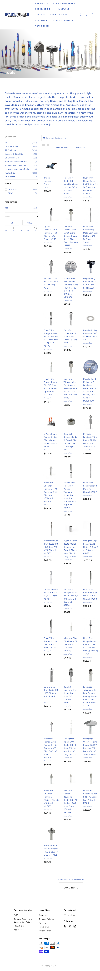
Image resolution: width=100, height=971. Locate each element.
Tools (39, 15)
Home (7, 66)
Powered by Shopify (48, 966)
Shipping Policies (46, 919)
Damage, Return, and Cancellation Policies (23, 920)
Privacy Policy (45, 931)
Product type (11, 202)
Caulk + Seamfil (61, 20)
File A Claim (19, 926)
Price (7, 217)
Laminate (40, 3)
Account (18, 930)
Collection (10, 137)
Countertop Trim (63, 3)
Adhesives (41, 20)
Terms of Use (45, 927)
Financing (43, 923)
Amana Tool (57, 104)
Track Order (42, 26)
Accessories (57, 15)
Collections (17, 66)
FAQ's (16, 915)
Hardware (64, 9)
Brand (8, 184)
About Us (43, 915)
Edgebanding (43, 9)
